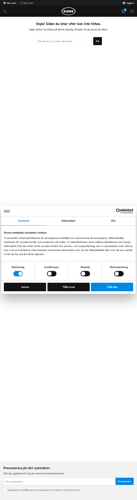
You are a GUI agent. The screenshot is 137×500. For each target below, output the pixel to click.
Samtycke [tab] (24, 220)
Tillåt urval (68, 287)
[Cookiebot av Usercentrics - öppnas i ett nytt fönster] (118, 211)
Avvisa (25, 287)
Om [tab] (113, 220)
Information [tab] (68, 220)
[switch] (51, 273)
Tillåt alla (112, 287)
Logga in (130, 3)
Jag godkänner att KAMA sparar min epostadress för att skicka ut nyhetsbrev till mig (43, 490)
